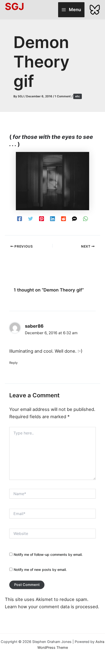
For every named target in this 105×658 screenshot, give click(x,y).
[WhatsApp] (85, 218)
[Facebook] (19, 218)
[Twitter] (30, 218)
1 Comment (63, 96)
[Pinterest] (41, 218)
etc (77, 96)
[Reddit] (63, 218)
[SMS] (74, 218)
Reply (13, 363)
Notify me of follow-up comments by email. (48, 554)
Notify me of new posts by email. (40, 569)
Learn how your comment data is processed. (52, 606)
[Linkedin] (52, 218)
